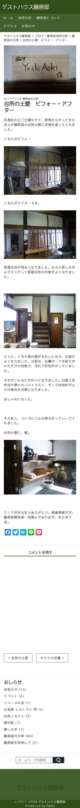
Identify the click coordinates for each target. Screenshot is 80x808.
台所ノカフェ (14, 716)
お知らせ (10, 689)
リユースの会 (14, 702)
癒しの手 (10, 729)
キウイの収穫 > (52, 657)
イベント (10, 696)
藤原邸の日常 (14, 736)
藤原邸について (48, 17)
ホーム (8, 17)
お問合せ (28, 26)
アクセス (10, 26)
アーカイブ (29, 772)
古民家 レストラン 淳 (20, 709)
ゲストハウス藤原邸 (40, 787)
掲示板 (9, 722)
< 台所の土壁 (18, 657)
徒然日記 (25, 17)
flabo (50, 805)
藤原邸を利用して (17, 742)
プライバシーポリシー (67, 772)
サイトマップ (45, 772)
